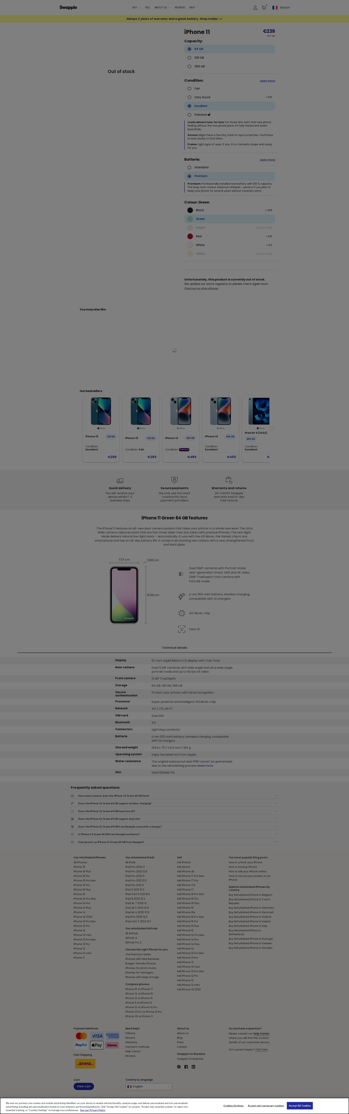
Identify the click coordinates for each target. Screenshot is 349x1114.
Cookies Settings (233, 1105)
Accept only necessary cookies (266, 1105)
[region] (174, 1106)
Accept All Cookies (300, 1105)
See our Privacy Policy (92, 1110)
